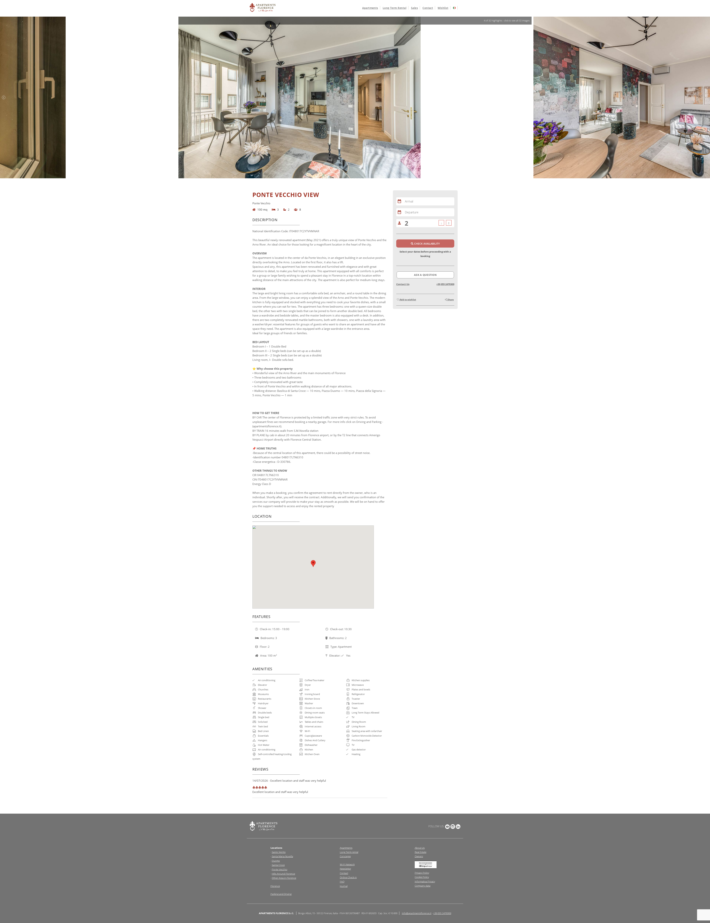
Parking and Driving (281, 894)
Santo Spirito (279, 852)
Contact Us (402, 284)
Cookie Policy (422, 877)
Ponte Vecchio (279, 869)
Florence (275, 886)
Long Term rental (349, 852)
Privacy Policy (422, 872)
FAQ (342, 881)
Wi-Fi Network (347, 864)
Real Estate (420, 852)
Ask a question (425, 275)
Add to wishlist (407, 299)
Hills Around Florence (283, 873)
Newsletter (345, 868)
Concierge (345, 856)
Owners (419, 856)
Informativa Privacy (425, 881)
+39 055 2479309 (445, 284)
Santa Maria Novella (282, 856)
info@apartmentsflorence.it (416, 913)
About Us (420, 847)
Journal (344, 886)
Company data (422, 885)
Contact (427, 8)
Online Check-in (348, 877)
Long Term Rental (394, 8)
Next (706, 97)
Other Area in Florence (284, 878)
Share (450, 299)
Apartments (370, 8)
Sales (414, 8)
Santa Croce (278, 865)
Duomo (276, 860)
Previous (4, 97)
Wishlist (443, 8)
